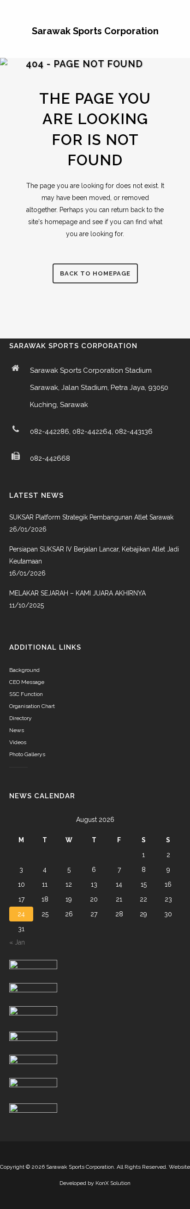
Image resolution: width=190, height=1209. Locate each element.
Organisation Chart (32, 706)
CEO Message (26, 682)
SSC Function (26, 694)
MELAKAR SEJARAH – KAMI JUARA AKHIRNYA (77, 593)
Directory (20, 718)
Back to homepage (95, 273)
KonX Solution (113, 1183)
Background (24, 670)
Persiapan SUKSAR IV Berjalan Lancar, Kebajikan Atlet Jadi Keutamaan (94, 555)
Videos (17, 742)
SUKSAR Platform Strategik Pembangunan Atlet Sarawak (91, 517)
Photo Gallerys (27, 754)
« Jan (17, 942)
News (16, 730)
